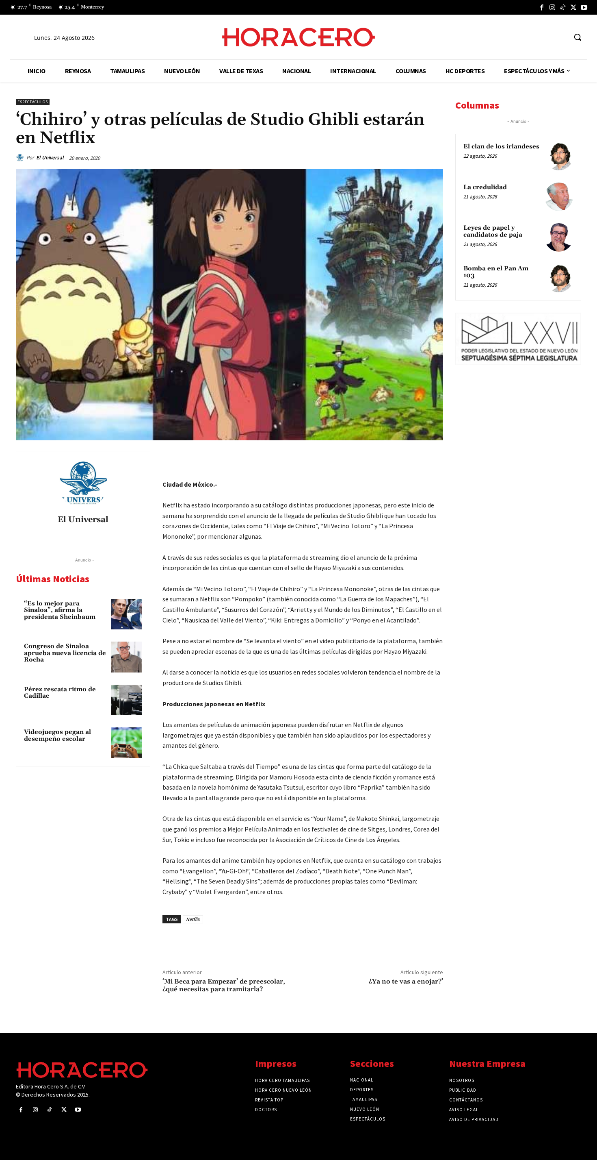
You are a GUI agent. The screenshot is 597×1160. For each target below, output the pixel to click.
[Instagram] (552, 7)
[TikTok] (563, 7)
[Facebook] (542, 7)
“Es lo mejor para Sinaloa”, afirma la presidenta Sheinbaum (59, 610)
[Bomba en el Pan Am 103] (559, 278)
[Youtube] (584, 7)
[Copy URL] (415, 459)
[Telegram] (397, 459)
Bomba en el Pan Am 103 (495, 272)
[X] (573, 7)
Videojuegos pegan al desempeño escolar (57, 735)
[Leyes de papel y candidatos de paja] (559, 237)
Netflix (193, 919)
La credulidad (485, 187)
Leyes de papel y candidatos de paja (492, 231)
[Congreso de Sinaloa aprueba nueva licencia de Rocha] (126, 657)
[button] (577, 37)
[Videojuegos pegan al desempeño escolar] (126, 742)
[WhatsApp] (378, 459)
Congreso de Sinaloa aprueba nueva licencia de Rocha (65, 653)
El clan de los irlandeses (501, 146)
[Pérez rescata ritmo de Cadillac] (126, 700)
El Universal (50, 157)
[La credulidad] (559, 197)
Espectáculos (32, 101)
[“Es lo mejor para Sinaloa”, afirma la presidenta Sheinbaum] (126, 614)
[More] (434, 459)
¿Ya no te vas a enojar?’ (406, 981)
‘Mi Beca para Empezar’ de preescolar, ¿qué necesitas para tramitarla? (223, 985)
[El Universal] (21, 158)
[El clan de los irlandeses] (559, 156)
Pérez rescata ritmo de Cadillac (60, 693)
